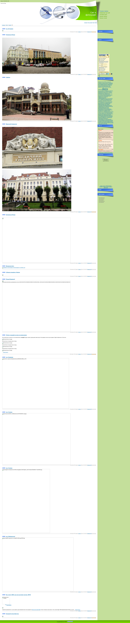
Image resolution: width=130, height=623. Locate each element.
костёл (102, 95)
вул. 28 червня (9, 28)
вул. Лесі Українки (109, 98)
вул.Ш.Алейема (101, 120)
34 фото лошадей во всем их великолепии (16, 335)
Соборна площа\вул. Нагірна (13, 272)
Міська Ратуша (101, 103)
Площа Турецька (101, 112)
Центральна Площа (10, 214)
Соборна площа (101, 107)
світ (109, 86)
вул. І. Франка (101, 99)
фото (105, 88)
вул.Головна (100, 90)
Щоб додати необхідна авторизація (105, 152)
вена (106, 123)
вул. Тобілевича (105, 111)
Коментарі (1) (89, 617)
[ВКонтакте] (107, 74)
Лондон (102, 122)
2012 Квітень (101, 202)
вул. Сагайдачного (108, 117)
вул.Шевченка (107, 120)
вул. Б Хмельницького (102, 116)
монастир (100, 89)
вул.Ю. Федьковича (107, 113)
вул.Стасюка (100, 84)
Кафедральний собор (102, 104)
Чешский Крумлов (101, 123)
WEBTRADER (108, 185)
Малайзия (108, 121)
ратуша (102, 81)
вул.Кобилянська (107, 99)
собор (108, 81)
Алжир (99, 122)
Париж (108, 122)
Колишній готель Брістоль (12, 613)
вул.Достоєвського (107, 119)
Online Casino (102, 185)
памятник (104, 83)
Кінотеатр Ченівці (101, 117)
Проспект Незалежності (107, 84)
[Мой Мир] (111, 74)
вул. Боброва (109, 92)
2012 (7, 25)
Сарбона (8, 77)
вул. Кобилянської (10, 536)
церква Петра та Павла (102, 109)
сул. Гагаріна (100, 102)
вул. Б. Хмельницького (103, 108)
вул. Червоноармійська (102, 98)
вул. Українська (105, 110)
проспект (110, 91)
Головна (85, 22)
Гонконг (111, 121)
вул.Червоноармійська (108, 106)
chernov (79, 31)
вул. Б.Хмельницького (107, 102)
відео (105, 81)
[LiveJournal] (99, 76)
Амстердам (104, 121)
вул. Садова (105, 91)
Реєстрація (90, 22)
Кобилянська (107, 93)
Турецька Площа (106, 100)
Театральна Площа (10, 34)
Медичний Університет (11, 124)
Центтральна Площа (102, 118)
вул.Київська (106, 90)
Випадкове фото (10, 266)
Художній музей (107, 103)
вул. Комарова (9, 357)
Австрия (111, 122)
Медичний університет (108, 115)
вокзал (99, 95)
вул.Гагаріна (110, 111)
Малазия (105, 122)
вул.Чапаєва (100, 94)
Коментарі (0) (89, 31)
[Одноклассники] (110, 74)
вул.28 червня (101, 113)
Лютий (10, 25)
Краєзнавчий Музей (106, 105)
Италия (111, 120)
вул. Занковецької (107, 108)
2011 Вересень (102, 197)
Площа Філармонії (10, 279)
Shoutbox (101, 186)
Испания (100, 121)
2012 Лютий (101, 199)
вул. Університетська (103, 97)
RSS (96, 22)
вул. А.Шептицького (103, 119)
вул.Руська (106, 107)
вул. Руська (104, 96)
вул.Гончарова (109, 116)
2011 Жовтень (101, 198)
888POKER (106, 187)
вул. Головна (9, 412)
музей (110, 90)
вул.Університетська (106, 114)
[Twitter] (108, 74)
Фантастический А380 (36, 609)
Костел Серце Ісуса (108, 101)
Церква (99, 81)
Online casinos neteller (108, 186)
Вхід (93, 22)
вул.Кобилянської (108, 112)
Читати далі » (5, 352)
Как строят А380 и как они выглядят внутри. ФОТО (18, 594)
